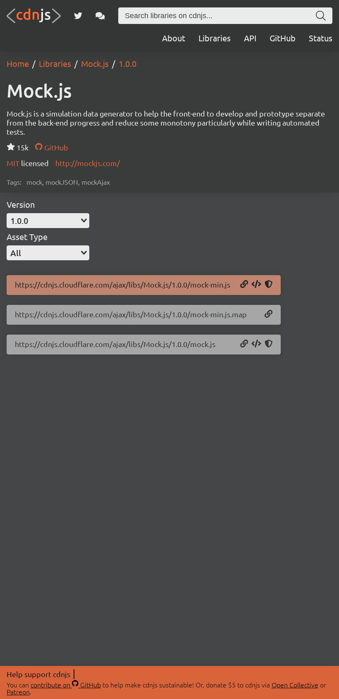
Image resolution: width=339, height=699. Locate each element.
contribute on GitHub (66, 684)
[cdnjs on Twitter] (78, 15)
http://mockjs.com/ (87, 163)
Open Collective (295, 684)
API (250, 38)
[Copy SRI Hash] (268, 284)
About (173, 38)
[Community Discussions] (100, 15)
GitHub (283, 38)
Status (320, 38)
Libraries (214, 38)
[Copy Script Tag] (256, 284)
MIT (14, 163)
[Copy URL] (244, 284)
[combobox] (48, 220)
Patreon (18, 691)
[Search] (321, 16)
